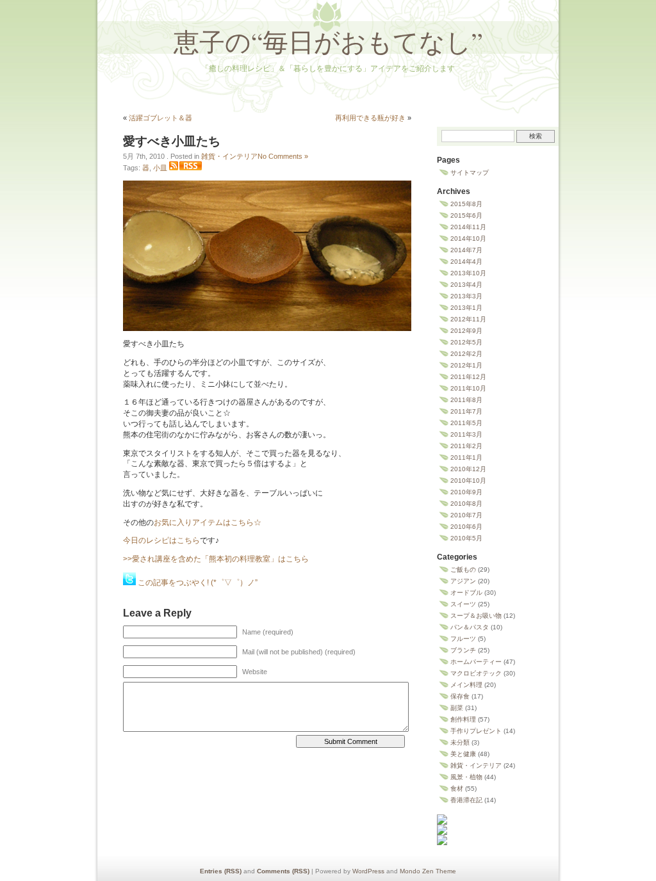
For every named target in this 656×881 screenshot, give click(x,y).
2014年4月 (466, 261)
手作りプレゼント (476, 730)
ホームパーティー (476, 661)
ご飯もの (463, 569)
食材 (456, 788)
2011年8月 (466, 399)
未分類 (460, 742)
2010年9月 (466, 492)
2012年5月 (466, 342)
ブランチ (463, 650)
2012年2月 (466, 353)
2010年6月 (466, 526)
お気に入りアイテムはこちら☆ (207, 522)
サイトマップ (469, 172)
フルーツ (463, 638)
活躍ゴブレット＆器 (160, 118)
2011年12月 (468, 376)
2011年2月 (466, 445)
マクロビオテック (476, 673)
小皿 (160, 168)
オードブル (466, 592)
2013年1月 (466, 307)
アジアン (463, 581)
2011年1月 (466, 457)
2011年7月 (466, 411)
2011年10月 (468, 388)
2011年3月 (466, 434)
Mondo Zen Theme (428, 871)
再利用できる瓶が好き (370, 118)
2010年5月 (466, 538)
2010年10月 (468, 480)
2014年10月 (468, 238)
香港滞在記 (466, 800)
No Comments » (283, 156)
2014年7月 (466, 250)
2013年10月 (468, 273)
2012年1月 (466, 365)
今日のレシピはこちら (161, 540)
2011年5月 (466, 422)
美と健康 (463, 753)
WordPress (368, 871)
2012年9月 (466, 330)
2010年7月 (466, 515)
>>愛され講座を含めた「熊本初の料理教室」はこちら (216, 558)
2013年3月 (466, 296)
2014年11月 (468, 226)
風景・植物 (466, 776)
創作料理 (463, 719)
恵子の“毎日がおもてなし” (328, 41)
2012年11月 (468, 319)
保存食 (460, 696)
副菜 (456, 707)
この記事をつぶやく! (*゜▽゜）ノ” (198, 582)
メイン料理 (466, 684)
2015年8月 (466, 203)
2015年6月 (466, 215)
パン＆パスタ (469, 627)
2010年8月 (466, 503)
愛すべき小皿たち (171, 141)
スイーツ (463, 604)
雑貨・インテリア (229, 156)
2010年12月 (468, 469)
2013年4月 (466, 284)
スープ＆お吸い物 (476, 615)
